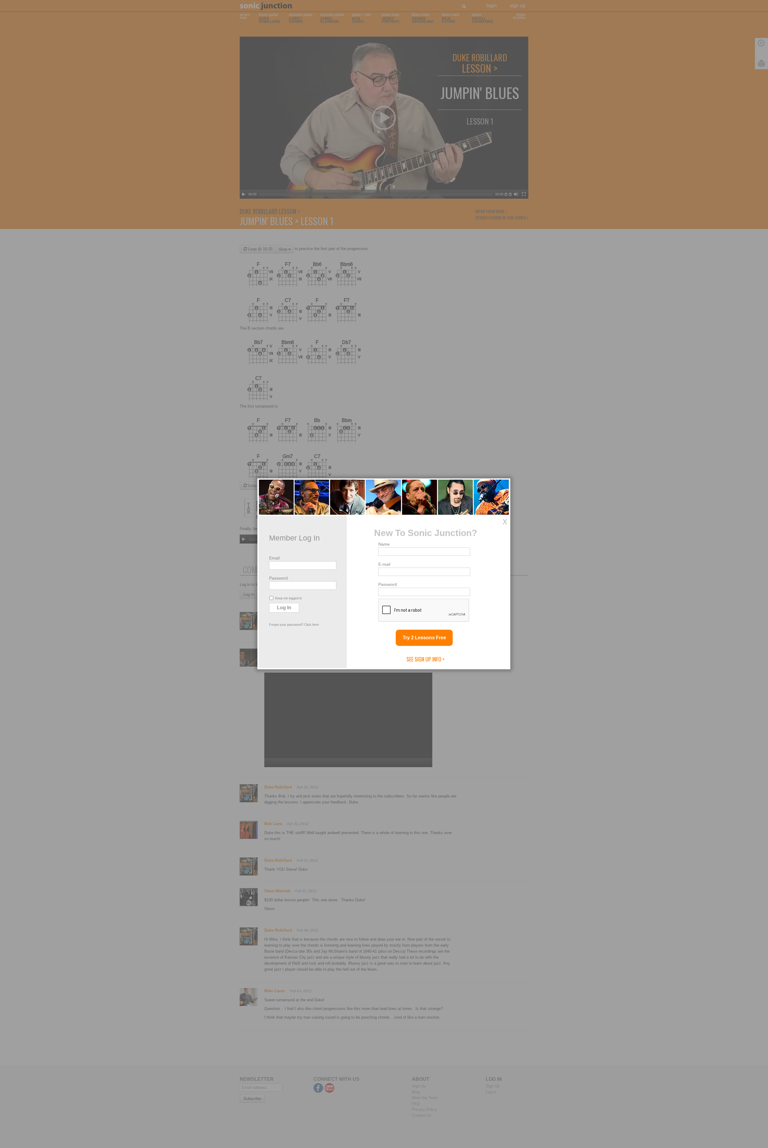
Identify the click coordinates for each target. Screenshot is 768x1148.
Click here (311, 624)
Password (278, 578)
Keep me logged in (288, 598)
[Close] (504, 521)
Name (384, 544)
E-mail (384, 564)
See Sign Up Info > (425, 659)
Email (274, 558)
